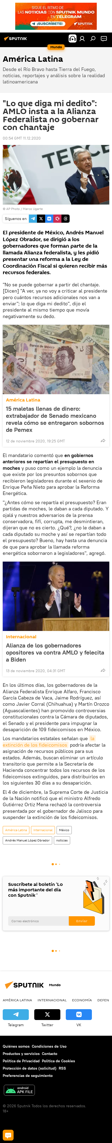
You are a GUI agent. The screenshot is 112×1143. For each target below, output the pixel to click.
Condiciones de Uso (49, 1046)
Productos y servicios (21, 1053)
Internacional (21, 636)
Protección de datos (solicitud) (30, 1068)
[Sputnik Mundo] (16, 40)
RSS (62, 1068)
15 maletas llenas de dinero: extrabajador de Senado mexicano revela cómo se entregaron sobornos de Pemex (55, 419)
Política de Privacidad (21, 1060)
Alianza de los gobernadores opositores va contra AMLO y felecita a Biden (55, 652)
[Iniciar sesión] (82, 38)
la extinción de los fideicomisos (49, 741)
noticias (62, 840)
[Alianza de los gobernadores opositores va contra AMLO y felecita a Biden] (56, 596)
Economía (82, 1000)
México (64, 830)
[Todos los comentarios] (8, 1135)
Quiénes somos (16, 1046)
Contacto (49, 1053)
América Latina (23, 400)
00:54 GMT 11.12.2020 (22, 138)
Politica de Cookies (58, 1060)
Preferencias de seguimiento (28, 1075)
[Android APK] (19, 1091)
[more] (103, 440)
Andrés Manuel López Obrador (27, 840)
